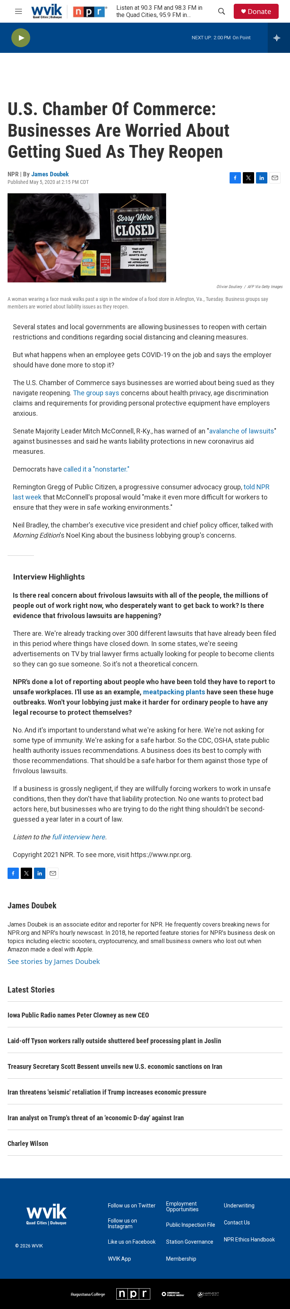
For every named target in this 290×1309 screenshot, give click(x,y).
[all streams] (279, 38)
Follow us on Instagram (122, 1224)
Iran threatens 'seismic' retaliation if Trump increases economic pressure (107, 1092)
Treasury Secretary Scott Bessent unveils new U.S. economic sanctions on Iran (115, 1066)
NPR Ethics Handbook (249, 1240)
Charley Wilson (28, 1143)
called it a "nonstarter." (96, 469)
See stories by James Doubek (54, 961)
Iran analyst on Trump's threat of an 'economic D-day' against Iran (96, 1118)
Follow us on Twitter (132, 1206)
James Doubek (50, 174)
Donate (259, 11)
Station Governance (189, 1242)
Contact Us (237, 1223)
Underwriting (239, 1206)
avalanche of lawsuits (241, 431)
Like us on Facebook (132, 1242)
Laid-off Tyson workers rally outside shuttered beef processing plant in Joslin (114, 1041)
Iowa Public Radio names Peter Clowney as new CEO (78, 1015)
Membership (181, 1259)
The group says (96, 393)
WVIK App (119, 1259)
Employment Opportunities (182, 1207)
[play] (21, 38)
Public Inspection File (190, 1225)
